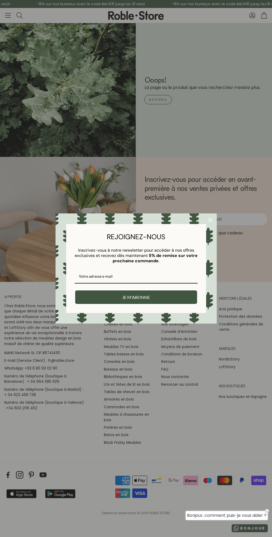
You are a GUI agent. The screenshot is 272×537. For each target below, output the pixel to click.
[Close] (210, 219)
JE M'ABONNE (136, 297)
